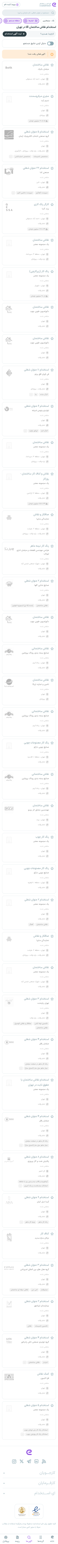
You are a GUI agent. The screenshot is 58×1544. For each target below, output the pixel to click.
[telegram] (29, 1461)
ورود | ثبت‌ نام (10, 4)
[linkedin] (36, 1461)
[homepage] (29, 1452)
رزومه (17, 1541)
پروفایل (6, 1541)
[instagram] (14, 1461)
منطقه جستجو (14, 20)
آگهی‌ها (29, 1541)
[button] (48, 21)
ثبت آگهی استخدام (13, 33)
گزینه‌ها (40, 1541)
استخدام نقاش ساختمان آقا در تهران (36, 27)
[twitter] (21, 1461)
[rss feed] (44, 1461)
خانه (52, 1541)
